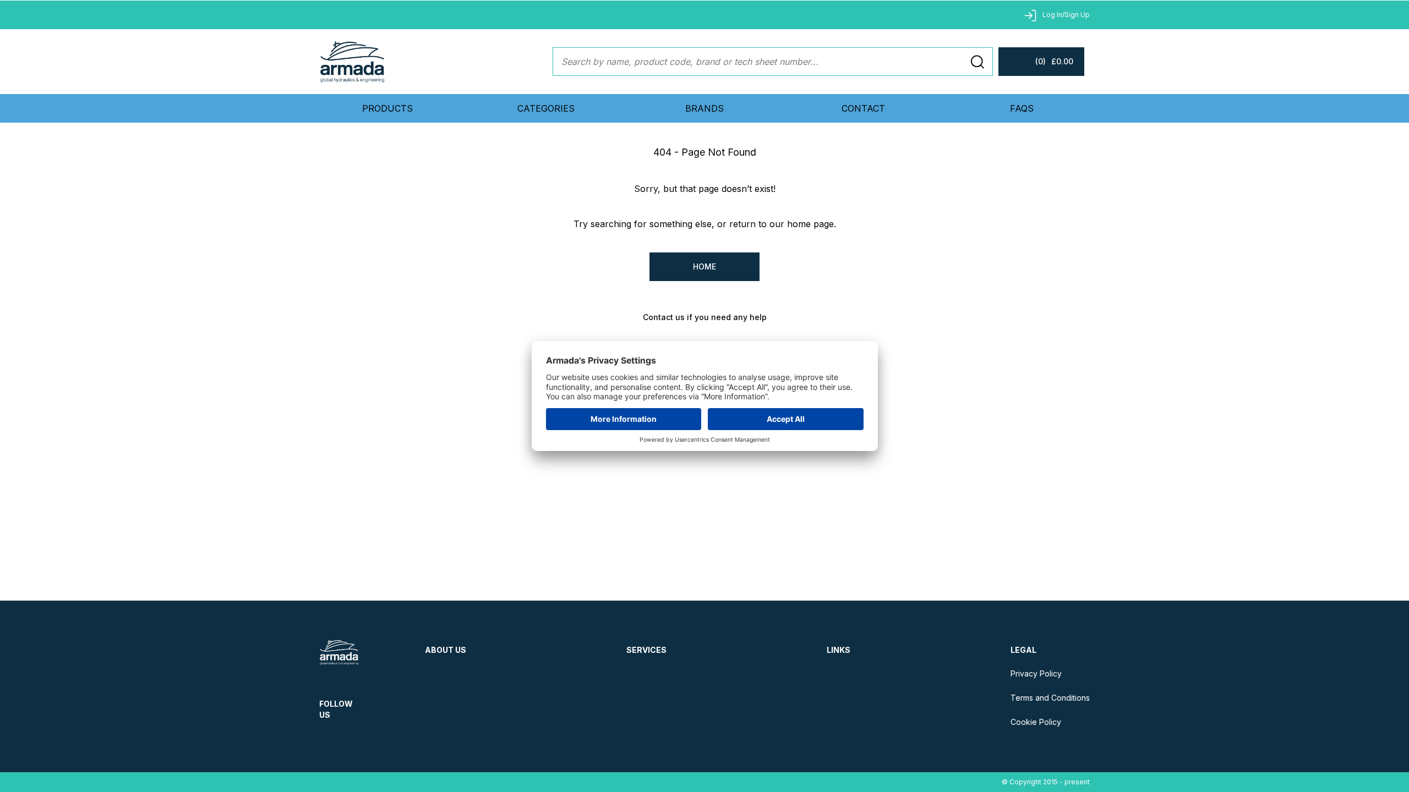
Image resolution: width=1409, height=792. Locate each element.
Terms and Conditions (1050, 697)
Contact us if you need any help (705, 317)
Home (704, 266)
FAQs (1022, 108)
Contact (863, 108)
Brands (704, 108)
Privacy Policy (1036, 673)
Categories (546, 108)
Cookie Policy (1036, 722)
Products (387, 108)
